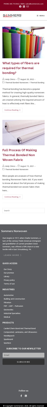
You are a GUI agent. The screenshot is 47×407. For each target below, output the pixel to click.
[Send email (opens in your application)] (27, 6)
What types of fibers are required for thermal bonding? (20, 68)
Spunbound (8, 339)
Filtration (7, 302)
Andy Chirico (10, 79)
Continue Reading (14, 109)
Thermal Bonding (37, 82)
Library (6, 276)
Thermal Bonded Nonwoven (16, 82)
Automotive (9, 295)
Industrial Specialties (12, 313)
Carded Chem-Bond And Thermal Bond (20, 328)
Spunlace (7, 343)
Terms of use (9, 283)
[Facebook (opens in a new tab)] (20, 6)
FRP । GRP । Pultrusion (13, 306)
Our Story (8, 269)
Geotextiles (8, 309)
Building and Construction (14, 299)
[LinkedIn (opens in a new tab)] (24, 6)
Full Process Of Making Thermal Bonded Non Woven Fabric (19, 155)
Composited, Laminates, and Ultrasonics (20, 332)
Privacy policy (9, 280)
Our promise (9, 273)
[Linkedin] (26, 396)
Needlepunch (9, 335)
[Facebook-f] (21, 396)
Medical (7, 317)
